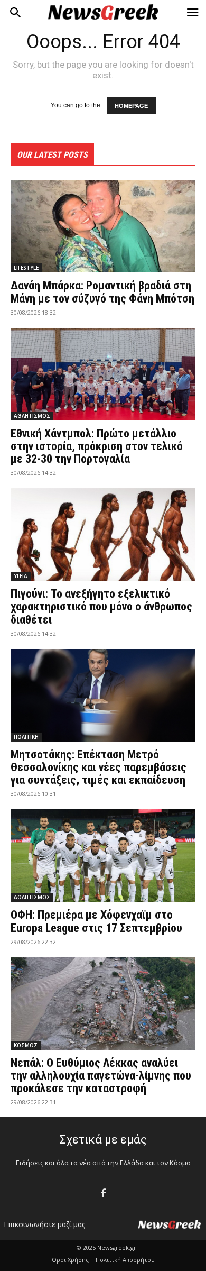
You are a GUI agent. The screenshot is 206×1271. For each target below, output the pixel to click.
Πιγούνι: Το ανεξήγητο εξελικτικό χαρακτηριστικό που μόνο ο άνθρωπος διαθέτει (101, 606)
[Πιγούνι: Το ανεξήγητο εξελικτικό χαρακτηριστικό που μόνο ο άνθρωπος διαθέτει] (103, 534)
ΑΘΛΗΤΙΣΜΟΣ (32, 415)
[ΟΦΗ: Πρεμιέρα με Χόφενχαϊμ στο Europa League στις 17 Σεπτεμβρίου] (103, 855)
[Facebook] (103, 1193)
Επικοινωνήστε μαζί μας (44, 1224)
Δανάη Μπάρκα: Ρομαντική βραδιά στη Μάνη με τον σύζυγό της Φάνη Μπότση (102, 292)
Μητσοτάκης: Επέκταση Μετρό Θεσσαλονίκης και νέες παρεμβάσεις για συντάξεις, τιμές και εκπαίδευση (98, 767)
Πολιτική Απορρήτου (125, 1260)
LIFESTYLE (26, 267)
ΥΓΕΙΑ (20, 576)
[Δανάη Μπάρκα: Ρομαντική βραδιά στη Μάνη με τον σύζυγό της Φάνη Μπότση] (103, 226)
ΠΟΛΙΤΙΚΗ (26, 736)
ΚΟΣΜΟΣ (26, 1045)
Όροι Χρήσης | (73, 1260)
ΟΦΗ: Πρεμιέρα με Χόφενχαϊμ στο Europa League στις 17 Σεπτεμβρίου (96, 921)
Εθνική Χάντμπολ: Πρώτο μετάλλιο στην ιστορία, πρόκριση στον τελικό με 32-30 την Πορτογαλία (97, 446)
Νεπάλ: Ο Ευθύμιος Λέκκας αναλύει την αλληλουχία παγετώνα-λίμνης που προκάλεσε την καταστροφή (101, 1075)
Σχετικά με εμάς (103, 1139)
